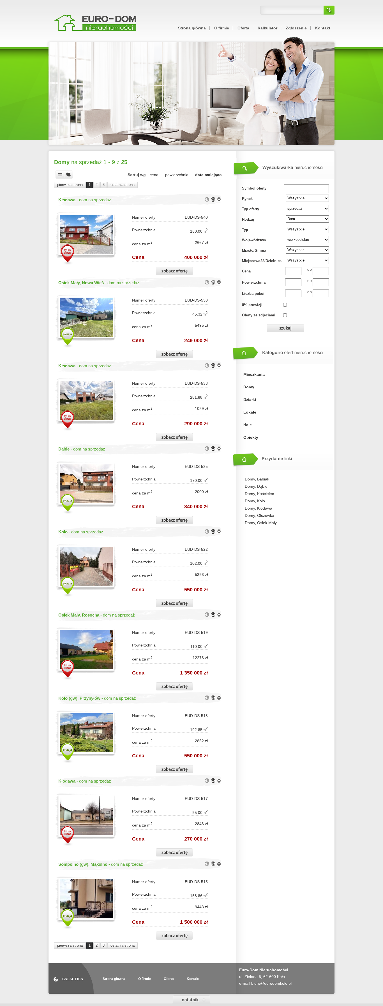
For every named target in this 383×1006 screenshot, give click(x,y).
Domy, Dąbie (256, 486)
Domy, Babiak (257, 479)
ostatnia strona (122, 185)
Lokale (249, 412)
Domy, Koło (255, 501)
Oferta (243, 28)
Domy (248, 387)
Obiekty (250, 437)
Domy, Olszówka (259, 515)
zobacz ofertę (174, 271)
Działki (249, 399)
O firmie (221, 28)
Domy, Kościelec (259, 493)
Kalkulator (267, 28)
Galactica (72, 979)
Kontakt (322, 28)
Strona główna (192, 28)
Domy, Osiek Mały (261, 522)
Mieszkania (254, 374)
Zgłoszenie (296, 28)
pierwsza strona (70, 185)
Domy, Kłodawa (258, 508)
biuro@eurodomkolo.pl (271, 983)
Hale (247, 425)
